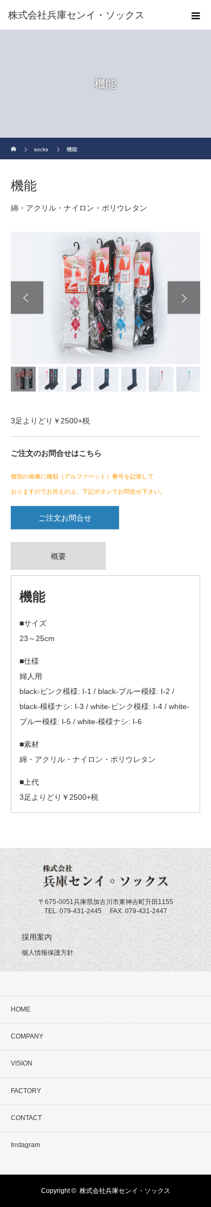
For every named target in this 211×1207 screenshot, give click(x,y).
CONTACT (26, 1118)
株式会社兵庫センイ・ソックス (125, 1191)
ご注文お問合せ (64, 518)
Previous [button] (27, 297)
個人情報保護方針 (48, 952)
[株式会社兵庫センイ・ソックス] (89, 15)
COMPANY (27, 1036)
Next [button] (184, 297)
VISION (21, 1063)
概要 (58, 556)
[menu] (196, 15)
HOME (20, 1009)
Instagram (25, 1145)
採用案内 (37, 937)
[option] (105, 298)
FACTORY (26, 1091)
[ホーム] (14, 142)
